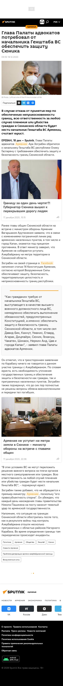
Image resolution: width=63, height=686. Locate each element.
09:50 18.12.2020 (10, 57)
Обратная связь (9, 650)
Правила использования (25, 626)
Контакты (43, 626)
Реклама (6, 630)
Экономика (35, 600)
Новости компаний (36, 630)
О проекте (7, 626)
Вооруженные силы (11, 560)
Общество (30, 542)
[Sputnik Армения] (9, 23)
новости (7, 600)
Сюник (51, 542)
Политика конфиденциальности (17, 635)
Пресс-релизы (18, 630)
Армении (21, 144)
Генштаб (41, 542)
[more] (58, 217)
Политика (7, 542)
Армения (18, 542)
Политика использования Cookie (18, 639)
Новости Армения (10, 548)
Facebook (47, 263)
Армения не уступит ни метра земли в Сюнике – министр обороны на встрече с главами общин (26, 447)
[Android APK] (10, 659)
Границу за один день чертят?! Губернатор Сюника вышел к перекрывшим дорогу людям (26, 207)
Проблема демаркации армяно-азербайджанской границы (28, 554)
